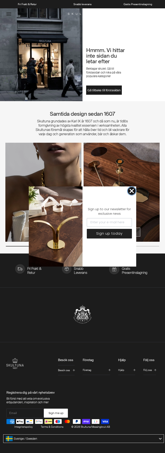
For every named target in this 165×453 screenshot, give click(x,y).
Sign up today (109, 233)
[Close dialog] (131, 190)
